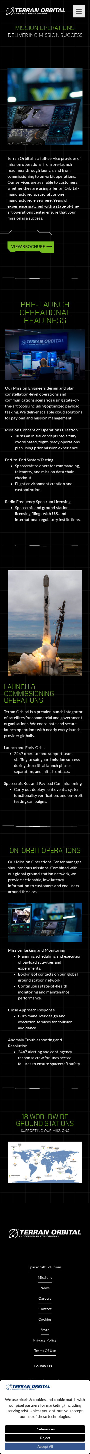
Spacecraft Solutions (45, 1267)
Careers (44, 1298)
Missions (45, 1277)
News (45, 1288)
